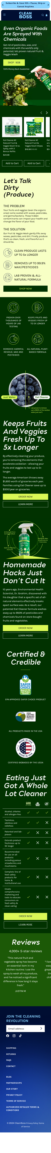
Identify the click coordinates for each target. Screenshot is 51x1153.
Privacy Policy (14, 1095)
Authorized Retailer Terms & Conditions (22, 1108)
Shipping (11, 1048)
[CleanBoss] (25, 15)
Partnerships (14, 1083)
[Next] (48, 5)
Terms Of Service (16, 1101)
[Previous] (3, 5)
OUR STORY (12, 1089)
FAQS (8, 1060)
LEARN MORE (25, 504)
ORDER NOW (25, 496)
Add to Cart (12, 163)
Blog (8, 1077)
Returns (11, 1054)
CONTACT (10, 1066)
